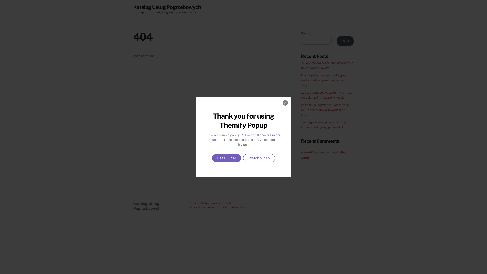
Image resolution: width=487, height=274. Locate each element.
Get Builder (226, 158)
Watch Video (259, 158)
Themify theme (255, 135)
